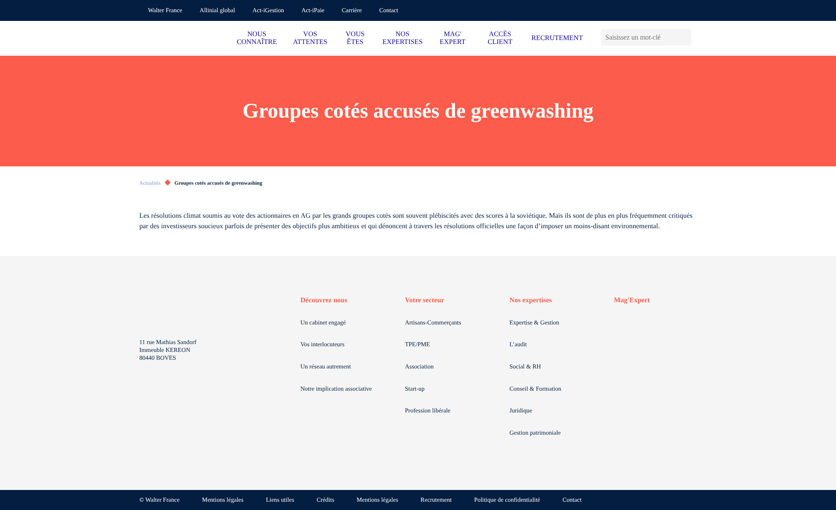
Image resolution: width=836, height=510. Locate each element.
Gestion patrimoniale (535, 433)
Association (419, 367)
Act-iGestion (268, 10)
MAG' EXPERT (452, 38)
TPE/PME (417, 344)
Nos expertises (530, 300)
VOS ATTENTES (310, 38)
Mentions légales (222, 500)
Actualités (150, 183)
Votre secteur (424, 300)
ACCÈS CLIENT (500, 38)
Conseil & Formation (535, 389)
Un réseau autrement (325, 367)
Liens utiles (280, 500)
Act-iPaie (312, 10)
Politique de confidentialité (507, 500)
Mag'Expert (632, 300)
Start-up (415, 389)
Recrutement (436, 500)
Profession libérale (428, 411)
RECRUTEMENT (557, 38)
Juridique (520, 411)
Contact (388, 10)
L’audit (518, 344)
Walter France (165, 10)
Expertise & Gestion (534, 323)
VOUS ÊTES (355, 38)
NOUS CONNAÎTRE (257, 38)
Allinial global (217, 10)
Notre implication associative (336, 389)
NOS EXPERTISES (402, 38)
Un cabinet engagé (323, 323)
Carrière (352, 10)
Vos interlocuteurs (322, 344)
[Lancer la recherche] (684, 37)
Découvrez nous (323, 300)
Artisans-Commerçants (433, 323)
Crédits (325, 500)
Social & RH (525, 367)
